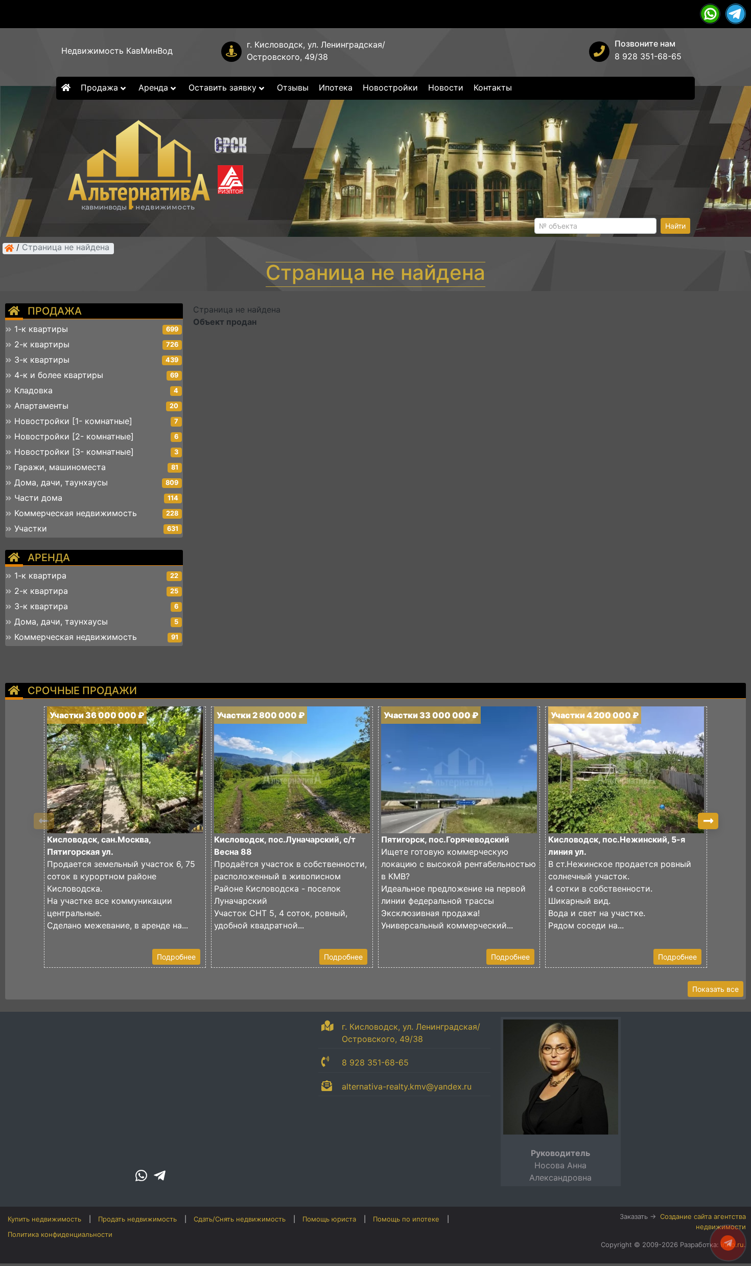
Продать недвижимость (137, 1219)
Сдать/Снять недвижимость (240, 1219)
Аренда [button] (154, 87)
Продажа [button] (101, 87)
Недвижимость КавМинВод (117, 51)
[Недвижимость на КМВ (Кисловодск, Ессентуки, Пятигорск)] (9, 248)
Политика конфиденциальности (60, 1234)
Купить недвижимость (44, 1219)
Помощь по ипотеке (406, 1219)
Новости (445, 87)
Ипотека (336, 87)
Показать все (715, 989)
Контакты (493, 87)
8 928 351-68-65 (648, 56)
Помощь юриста (329, 1219)
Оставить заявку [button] (224, 87)
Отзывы (293, 87)
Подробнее (176, 956)
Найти (675, 225)
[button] (708, 821)
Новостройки (390, 87)
